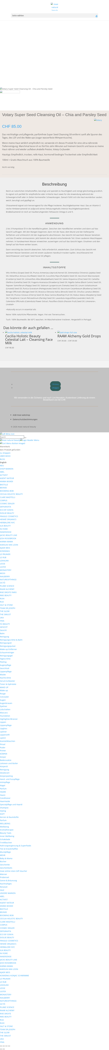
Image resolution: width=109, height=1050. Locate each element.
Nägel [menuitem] (2, 785)
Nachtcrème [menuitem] (5, 677)
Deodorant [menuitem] (4, 773)
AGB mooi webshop (21, 415)
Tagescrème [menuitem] (5, 658)
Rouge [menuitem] (3, 693)
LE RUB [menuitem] (3, 557)
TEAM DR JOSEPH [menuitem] (7, 608)
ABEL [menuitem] (2, 472)
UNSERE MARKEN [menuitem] (8, 893)
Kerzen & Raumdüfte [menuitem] (9, 817)
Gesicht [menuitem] (3, 630)
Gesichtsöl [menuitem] (4, 668)
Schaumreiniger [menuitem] (7, 652)
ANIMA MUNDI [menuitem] (6, 481)
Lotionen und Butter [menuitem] (9, 763)
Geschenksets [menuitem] (6, 868)
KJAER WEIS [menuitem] (5, 548)
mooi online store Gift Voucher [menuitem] (13, 871)
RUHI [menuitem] (2, 598)
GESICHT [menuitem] (4, 627)
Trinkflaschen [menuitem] (6, 842)
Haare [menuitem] (2, 795)
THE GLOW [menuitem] (4, 611)
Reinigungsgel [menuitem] (6, 655)
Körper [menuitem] (3, 757)
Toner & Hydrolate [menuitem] (8, 684)
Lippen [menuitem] (3, 722)
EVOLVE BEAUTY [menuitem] (7, 513)
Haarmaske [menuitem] (5, 801)
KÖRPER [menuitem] (3, 753)
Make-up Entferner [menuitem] (8, 649)
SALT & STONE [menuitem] (6, 605)
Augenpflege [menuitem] (5, 665)
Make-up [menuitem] (4, 690)
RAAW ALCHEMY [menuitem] (7, 589)
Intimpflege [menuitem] (5, 782)
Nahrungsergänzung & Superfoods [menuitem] (15, 845)
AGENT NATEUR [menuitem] (7, 478)
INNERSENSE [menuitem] (5, 532)
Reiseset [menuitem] (3, 887)
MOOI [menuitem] (2, 573)
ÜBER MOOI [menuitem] (5, 456)
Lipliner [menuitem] (3, 731)
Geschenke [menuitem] (5, 864)
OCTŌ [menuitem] (2, 582)
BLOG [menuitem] (2, 459)
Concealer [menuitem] (4, 697)
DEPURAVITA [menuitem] (5, 506)
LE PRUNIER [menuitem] (5, 554)
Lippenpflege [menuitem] (6, 671)
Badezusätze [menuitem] (5, 760)
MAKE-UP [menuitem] (4, 687)
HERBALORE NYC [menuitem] (7, 522)
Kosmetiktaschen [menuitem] (7, 741)
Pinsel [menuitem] (2, 744)
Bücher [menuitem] (3, 861)
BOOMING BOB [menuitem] (7, 491)
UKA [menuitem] (2, 617)
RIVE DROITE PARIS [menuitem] (8, 592)
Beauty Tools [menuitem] (5, 833)
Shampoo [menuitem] (4, 807)
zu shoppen (5, 453)
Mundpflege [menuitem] (5, 852)
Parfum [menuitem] (3, 788)
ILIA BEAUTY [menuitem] (5, 525)
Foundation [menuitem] (5, 716)
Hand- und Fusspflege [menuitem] (10, 779)
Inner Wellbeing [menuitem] (7, 836)
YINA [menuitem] (2, 621)
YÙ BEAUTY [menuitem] (5, 624)
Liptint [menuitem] (3, 738)
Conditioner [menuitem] (5, 798)
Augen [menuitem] (3, 700)
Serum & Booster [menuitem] (7, 681)
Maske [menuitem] (3, 674)
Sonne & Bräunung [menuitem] (8, 880)
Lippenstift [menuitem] (5, 734)
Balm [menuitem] (2, 633)
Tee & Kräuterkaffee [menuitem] (9, 849)
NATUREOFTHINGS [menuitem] (8, 579)
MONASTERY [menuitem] (5, 570)
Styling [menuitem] (3, 811)
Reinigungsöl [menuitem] (6, 643)
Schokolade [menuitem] (5, 839)
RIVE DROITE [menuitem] (5, 1013)
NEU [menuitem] (2, 465)
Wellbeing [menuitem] (4, 826)
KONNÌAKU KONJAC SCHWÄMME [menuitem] (14, 975)
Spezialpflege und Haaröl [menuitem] (11, 804)
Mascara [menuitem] (4, 712)
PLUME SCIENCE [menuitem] (7, 586)
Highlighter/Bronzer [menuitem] (9, 719)
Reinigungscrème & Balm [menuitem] (11, 640)
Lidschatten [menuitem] (5, 709)
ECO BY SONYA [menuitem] (6, 510)
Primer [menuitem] (3, 750)
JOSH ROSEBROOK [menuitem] (8, 538)
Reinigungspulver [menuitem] (8, 646)
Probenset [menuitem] (4, 877)
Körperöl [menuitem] (4, 766)
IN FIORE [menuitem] (4, 529)
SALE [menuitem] (2, 890)
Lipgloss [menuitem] (3, 728)
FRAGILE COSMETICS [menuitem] (9, 516)
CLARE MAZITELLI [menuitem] (7, 497)
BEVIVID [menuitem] (3, 487)
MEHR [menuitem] (2, 855)
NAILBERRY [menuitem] (5, 576)
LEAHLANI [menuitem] (4, 560)
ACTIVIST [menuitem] (4, 475)
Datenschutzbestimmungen (25, 419)
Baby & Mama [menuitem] (6, 858)
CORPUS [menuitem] (3, 500)
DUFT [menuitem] (2, 814)
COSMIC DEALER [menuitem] (7, 503)
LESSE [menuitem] (2, 563)
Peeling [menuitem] (3, 662)
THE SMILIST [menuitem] (5, 614)
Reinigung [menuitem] (4, 636)
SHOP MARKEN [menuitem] (6, 468)
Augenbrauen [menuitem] (6, 703)
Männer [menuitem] (3, 874)
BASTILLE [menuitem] (4, 484)
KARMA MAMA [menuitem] (6, 541)
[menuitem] (3, 462)
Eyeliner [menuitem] (3, 706)
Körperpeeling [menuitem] (6, 776)
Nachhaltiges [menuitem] (6, 883)
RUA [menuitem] (2, 601)
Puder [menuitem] (2, 747)
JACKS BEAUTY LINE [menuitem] (8, 535)
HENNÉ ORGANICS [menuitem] (8, 519)
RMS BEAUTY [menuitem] (5, 595)
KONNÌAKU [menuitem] (5, 551)
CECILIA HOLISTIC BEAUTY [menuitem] (11, 494)
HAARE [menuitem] (3, 792)
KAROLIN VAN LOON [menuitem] (9, 545)
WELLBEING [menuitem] (5, 823)
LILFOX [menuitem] (3, 567)
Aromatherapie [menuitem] (6, 829)
